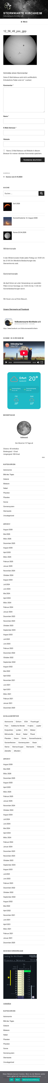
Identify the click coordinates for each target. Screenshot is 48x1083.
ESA (26, 721)
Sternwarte (7, 511)
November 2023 (9, 621)
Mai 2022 (6, 671)
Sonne (5, 502)
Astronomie (7, 470)
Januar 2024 (7, 611)
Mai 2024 (6, 593)
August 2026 (8, 529)
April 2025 (7, 552)
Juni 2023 (6, 643)
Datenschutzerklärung (31, 1080)
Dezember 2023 (9, 616)
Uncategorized (8, 515)
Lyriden (18, 730)
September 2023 (9, 630)
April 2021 (7, 689)
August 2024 (8, 580)
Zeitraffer (8, 751)
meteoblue (7, 1003)
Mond (18, 734)
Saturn (16, 738)
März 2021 (7, 694)
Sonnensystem (8, 506)
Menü (25, 22)
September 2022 (9, 662)
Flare (6, 725)
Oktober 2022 (8, 657)
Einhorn (18, 721)
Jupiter (38, 725)
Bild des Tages (8, 474)
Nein (17, 1080)
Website (6, 139)
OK (11, 1080)
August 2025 (8, 547)
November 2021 (9, 680)
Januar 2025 (7, 566)
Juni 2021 (6, 685)
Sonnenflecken (10, 742)
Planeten (6, 493)
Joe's (43, 457)
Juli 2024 (6, 584)
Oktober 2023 (8, 625)
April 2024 (7, 598)
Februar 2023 (8, 648)
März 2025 (7, 557)
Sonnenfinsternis (35, 738)
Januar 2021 (7, 703)
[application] (24, 353)
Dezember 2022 (9, 653)
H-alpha (30, 725)
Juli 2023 (6, 639)
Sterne (7, 746)
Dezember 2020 (9, 707)
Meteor (32, 730)
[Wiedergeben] (6, 362)
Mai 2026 (6, 534)
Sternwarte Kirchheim (22, 13)
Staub (34, 742)
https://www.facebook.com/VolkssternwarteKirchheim (20, 328)
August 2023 (8, 634)
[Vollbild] (42, 362)
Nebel (5, 488)
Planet (32, 734)
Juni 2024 (6, 589)
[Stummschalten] (38, 362)
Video (39, 746)
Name (6, 116)
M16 (25, 730)
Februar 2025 (8, 561)
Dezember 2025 (9, 543)
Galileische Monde (18, 725)
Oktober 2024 (8, 575)
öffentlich (17, 751)
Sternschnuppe (17, 746)
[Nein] (45, 1077)
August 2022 (8, 666)
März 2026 (7, 538)
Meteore (6, 483)
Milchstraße (9, 734)
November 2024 (9, 570)
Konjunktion (9, 730)
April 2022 (7, 675)
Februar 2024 (8, 607)
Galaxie (6, 479)
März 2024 (7, 602)
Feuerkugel (35, 721)
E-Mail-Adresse (9, 127)
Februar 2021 (8, 698)
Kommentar (8, 85)
